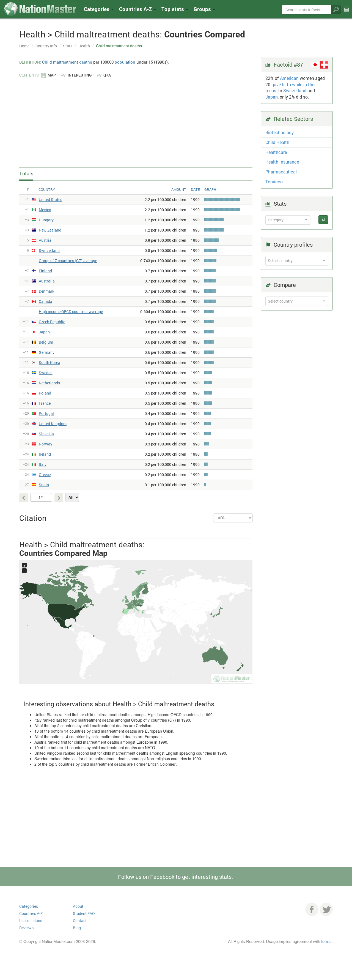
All (323, 219)
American (289, 78)
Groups (203, 9)
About (78, 906)
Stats (67, 45)
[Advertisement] (135, 119)
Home (24, 45)
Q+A (107, 75)
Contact (80, 920)
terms (326, 941)
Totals (26, 173)
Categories (97, 9)
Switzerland (294, 90)
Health (84, 45)
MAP (52, 75)
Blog (77, 927)
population (125, 62)
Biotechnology (279, 132)
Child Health (277, 142)
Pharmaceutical (281, 172)
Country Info (46, 45)
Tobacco (274, 181)
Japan (271, 97)
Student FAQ (84, 913)
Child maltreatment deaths (67, 62)
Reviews (26, 927)
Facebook (311, 909)
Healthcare (276, 152)
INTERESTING (80, 75)
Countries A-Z (31, 913)
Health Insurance (282, 162)
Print (346, 12)
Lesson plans (30, 920)
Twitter (326, 909)
